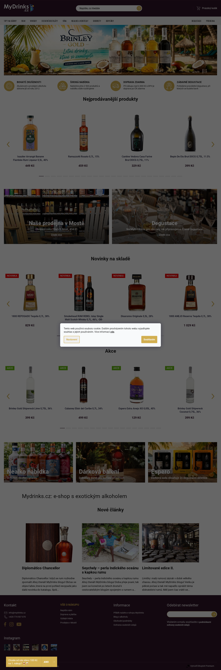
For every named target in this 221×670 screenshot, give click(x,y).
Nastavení (71, 339)
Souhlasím (149, 339)
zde (112, 331)
